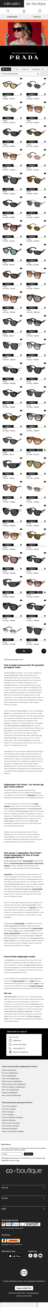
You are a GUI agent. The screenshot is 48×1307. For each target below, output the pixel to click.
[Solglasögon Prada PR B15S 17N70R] (12, 84)
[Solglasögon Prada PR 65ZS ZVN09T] (36, 84)
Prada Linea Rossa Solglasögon (14, 1084)
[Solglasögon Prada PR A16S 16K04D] (12, 250)
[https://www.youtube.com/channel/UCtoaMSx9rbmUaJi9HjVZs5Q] (40, 1256)
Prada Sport (31, 795)
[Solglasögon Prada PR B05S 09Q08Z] (12, 369)
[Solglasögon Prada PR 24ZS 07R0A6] (12, 298)
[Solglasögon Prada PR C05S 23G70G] (36, 464)
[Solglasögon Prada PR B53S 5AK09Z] (36, 227)
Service (5, 1198)
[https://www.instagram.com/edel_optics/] (35, 1256)
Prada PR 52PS (38, 928)
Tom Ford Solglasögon (10, 1078)
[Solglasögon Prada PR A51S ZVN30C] (36, 488)
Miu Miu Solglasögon (10, 1073)
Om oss (5, 1188)
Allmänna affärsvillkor (17, 1293)
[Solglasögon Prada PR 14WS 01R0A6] (12, 535)
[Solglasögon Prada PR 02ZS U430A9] (36, 203)
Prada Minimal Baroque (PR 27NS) (21, 863)
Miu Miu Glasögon (9, 1109)
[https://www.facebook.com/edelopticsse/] (30, 1256)
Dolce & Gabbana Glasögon (12, 1117)
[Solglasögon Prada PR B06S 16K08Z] (36, 250)
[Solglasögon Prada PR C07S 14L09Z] (36, 535)
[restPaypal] (15, 1224)
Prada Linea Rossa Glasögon (13, 1131)
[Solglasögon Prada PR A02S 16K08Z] (12, 393)
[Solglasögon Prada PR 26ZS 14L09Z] (36, 132)
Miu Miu (32, 907)
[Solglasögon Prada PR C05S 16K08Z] (12, 606)
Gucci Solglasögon (9, 1076)
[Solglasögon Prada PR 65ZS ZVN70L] (12, 108)
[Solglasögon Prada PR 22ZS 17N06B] (12, 488)
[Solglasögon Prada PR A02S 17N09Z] (12, 416)
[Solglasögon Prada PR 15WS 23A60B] (12, 559)
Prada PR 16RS (28, 861)
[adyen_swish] (30, 1224)
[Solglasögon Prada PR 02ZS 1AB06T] (36, 322)
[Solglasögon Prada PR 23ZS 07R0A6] (36, 274)
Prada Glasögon (8, 1112)
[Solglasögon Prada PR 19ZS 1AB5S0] (36, 369)
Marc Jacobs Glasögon (10, 1126)
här (18, 1160)
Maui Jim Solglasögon (10, 1090)
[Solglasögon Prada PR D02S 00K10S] (36, 582)
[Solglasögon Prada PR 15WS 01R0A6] (36, 108)
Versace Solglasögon (10, 1092)
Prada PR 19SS (19, 923)
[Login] (24, 11)
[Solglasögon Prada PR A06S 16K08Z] (36, 511)
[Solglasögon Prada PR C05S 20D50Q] (36, 298)
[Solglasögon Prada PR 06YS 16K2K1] (36, 559)
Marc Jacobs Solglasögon (11, 1095)
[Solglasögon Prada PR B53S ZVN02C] (12, 630)
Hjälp (4, 1209)
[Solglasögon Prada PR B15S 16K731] (12, 440)
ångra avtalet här (24, 1288)
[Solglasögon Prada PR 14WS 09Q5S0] (12, 511)
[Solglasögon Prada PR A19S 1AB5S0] (12, 582)
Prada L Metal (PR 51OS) (12, 933)
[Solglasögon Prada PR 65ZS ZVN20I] (36, 156)
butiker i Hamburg (37, 986)
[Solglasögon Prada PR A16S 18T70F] (36, 179)
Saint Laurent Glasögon (11, 1123)
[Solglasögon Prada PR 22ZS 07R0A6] (12, 156)
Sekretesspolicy (33, 1293)
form (36, 983)
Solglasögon (12, 17)
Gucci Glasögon (8, 1114)
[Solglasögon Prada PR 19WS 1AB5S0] (36, 393)
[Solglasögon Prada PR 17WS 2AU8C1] (12, 274)
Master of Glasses (19, 981)
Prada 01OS (8, 874)
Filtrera (7, 69)
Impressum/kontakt (24, 1296)
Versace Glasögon (9, 1120)
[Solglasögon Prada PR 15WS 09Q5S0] (12, 345)
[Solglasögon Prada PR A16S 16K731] (12, 322)
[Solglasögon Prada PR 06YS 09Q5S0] (36, 606)
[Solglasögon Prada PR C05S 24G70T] (36, 440)
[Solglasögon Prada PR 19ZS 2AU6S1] (12, 227)
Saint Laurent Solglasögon (12, 1081)
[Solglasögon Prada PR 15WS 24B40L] (12, 179)
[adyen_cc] (3, 1224)
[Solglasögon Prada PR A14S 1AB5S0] (12, 464)
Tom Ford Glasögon (9, 1106)
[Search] (8, 11)
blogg (32, 981)
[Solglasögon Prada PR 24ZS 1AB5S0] (36, 630)
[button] (12, 3)
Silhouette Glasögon (10, 1128)
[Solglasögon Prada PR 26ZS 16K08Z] (12, 203)
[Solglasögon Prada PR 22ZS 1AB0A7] (36, 345)
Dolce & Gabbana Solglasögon (13, 1087)
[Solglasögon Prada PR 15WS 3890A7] (36, 416)
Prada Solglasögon (9, 1070)
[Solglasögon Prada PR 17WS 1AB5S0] (12, 132)
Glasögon (37, 17)
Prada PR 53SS (37, 889)
